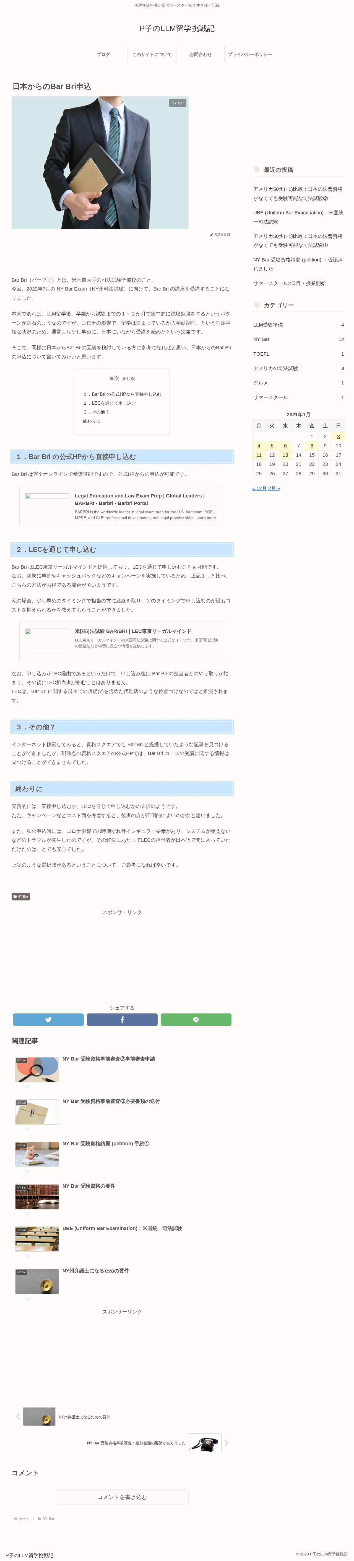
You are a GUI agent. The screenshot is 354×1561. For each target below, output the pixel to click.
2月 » (274, 488)
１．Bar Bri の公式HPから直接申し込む (122, 394)
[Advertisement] (122, 254)
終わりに (92, 421)
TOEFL (298, 354)
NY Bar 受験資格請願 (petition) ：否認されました (298, 264)
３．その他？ (96, 411)
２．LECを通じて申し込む (109, 402)
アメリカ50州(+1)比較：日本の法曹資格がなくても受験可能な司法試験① (298, 240)
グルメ (298, 383)
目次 (114, 378)
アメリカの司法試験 (298, 368)
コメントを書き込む (122, 1497)
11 (259, 455)
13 (285, 455)
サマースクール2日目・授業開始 (289, 283)
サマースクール (298, 397)
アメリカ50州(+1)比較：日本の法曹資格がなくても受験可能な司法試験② (298, 193)
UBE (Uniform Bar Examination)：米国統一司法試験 (298, 217)
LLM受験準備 (298, 325)
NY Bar (22, 896)
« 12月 (259, 488)
